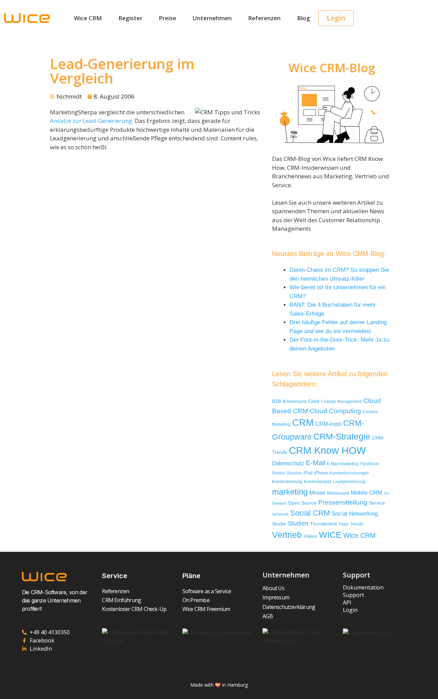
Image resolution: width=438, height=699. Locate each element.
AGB (267, 616)
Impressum (275, 597)
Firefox (278, 473)
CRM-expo (328, 424)
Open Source (302, 503)
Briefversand (294, 401)
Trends (356, 524)
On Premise (195, 600)
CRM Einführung (121, 600)
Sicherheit (280, 514)
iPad (308, 472)
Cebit (313, 401)
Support (353, 595)
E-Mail (315, 463)
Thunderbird (323, 523)
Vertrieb (287, 534)
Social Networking (355, 513)
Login (350, 610)
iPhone (321, 472)
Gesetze (294, 473)
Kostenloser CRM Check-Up (134, 609)
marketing (290, 491)
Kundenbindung (287, 481)
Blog (303, 18)
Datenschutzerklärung (288, 607)
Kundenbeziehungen (349, 473)
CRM (302, 423)
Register (130, 18)
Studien (297, 523)
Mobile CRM (366, 493)
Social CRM (310, 513)
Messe (317, 493)
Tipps (343, 524)
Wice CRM (88, 18)
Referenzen (264, 18)
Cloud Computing (335, 411)
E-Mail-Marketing (343, 463)
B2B (276, 401)
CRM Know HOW (327, 450)
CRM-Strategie (341, 436)
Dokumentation (363, 587)
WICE (330, 534)
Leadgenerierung (349, 481)
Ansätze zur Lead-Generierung (91, 121)
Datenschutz (288, 463)
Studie (279, 523)
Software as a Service (206, 591)
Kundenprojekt (317, 481)
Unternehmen (212, 18)
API (347, 602)
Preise (167, 18)
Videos (310, 536)
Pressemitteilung (342, 502)
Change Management (341, 401)
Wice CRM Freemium (206, 609)
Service (377, 503)
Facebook (369, 463)
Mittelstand (338, 493)
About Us (273, 588)
